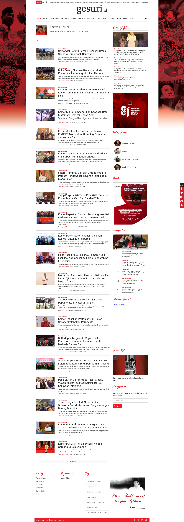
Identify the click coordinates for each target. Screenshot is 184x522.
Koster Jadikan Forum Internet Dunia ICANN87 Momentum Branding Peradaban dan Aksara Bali (82, 134)
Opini (88, 18)
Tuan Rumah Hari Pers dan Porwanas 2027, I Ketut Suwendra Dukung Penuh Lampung (133, 272)
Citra (105, 513)
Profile (124, 40)
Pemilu (45, 18)
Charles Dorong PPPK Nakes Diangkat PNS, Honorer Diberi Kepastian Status (132, 290)
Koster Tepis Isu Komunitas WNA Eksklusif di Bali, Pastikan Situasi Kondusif (82, 155)
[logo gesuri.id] (92, 9)
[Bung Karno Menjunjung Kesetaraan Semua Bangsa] (130, 365)
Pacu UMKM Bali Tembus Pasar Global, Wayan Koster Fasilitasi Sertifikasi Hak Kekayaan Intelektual (80, 382)
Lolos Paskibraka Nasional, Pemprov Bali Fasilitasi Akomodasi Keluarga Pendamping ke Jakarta (83, 258)
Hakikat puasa (91, 502)
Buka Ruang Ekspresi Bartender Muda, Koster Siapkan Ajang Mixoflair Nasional (81, 72)
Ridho (99, 481)
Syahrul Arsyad (66, 226)
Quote (119, 18)
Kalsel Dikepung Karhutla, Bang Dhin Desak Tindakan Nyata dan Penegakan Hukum (133, 281)
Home (39, 18)
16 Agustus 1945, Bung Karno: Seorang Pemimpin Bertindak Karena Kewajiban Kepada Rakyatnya (130, 70)
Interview (81, 18)
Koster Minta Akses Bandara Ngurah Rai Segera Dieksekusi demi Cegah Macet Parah (83, 426)
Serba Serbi (96, 18)
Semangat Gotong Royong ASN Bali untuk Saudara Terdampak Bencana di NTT (82, 52)
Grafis (112, 18)
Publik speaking (91, 497)
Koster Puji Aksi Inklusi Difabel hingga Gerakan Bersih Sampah (80, 445)
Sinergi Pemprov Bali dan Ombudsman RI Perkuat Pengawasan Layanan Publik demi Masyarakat (82, 175)
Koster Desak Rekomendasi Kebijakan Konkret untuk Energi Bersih (80, 237)
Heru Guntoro (65, 61)
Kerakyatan (65, 18)
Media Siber (65, 478)
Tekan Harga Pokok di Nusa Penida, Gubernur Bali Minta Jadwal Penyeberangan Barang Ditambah (83, 405)
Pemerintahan (54, 18)
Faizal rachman (91, 487)
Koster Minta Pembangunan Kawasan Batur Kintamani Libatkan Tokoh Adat (83, 113)
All (37, 40)
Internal (73, 18)
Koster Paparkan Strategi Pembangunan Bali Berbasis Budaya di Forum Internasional (84, 216)
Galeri (125, 18)
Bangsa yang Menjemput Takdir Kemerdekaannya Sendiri (124, 78)
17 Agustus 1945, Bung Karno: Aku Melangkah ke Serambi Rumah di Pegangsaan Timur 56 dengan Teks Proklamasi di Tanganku (129, 52)
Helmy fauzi (102, 502)
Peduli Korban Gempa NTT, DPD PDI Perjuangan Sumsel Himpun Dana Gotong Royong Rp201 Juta (133, 263)
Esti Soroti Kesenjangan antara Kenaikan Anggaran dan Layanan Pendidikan (133, 254)
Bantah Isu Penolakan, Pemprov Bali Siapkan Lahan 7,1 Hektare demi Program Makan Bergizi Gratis (83, 278)
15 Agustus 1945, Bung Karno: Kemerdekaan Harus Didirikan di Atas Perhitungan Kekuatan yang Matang (129, 86)
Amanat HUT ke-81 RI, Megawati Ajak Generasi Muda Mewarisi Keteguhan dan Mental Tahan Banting (109, 2)
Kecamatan (90, 481)
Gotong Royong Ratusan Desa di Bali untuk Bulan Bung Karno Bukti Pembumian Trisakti (83, 362)
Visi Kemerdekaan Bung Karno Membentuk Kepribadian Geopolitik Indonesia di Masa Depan (48, 2)
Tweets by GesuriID (119, 304)
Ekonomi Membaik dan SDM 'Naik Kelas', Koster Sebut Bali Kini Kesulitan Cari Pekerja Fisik (83, 92)
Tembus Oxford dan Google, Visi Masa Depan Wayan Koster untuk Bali (80, 301)
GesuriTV (105, 18)
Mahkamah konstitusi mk (94, 492)
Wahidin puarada (92, 507)
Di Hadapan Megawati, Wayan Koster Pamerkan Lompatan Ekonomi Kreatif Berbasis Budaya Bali (80, 341)
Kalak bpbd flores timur (94, 513)
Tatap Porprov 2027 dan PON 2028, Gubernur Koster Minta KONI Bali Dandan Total (83, 197)
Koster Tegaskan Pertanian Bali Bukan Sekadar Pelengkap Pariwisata (80, 320)
